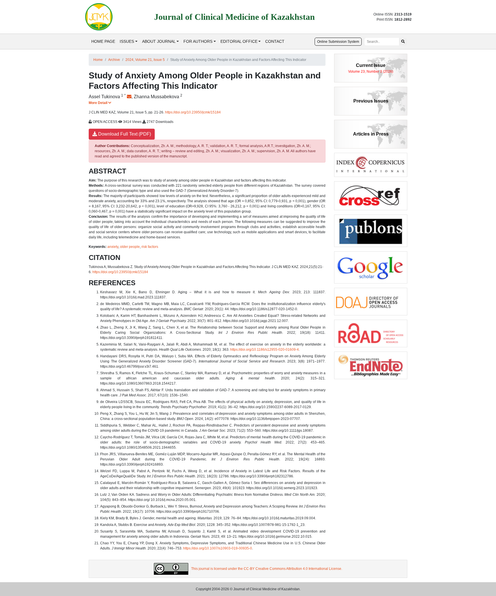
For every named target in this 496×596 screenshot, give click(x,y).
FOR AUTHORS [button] (197, 41)
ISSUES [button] (127, 41)
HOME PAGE (103, 41)
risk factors (150, 247)
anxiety (112, 247)
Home (98, 60)
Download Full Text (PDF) (124, 134)
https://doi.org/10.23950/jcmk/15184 (193, 112)
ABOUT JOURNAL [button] (159, 41)
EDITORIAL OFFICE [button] (238, 41)
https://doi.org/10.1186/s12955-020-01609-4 (264, 350)
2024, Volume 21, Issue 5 (145, 60)
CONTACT (274, 41)
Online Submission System (338, 42)
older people (130, 247)
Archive (114, 60)
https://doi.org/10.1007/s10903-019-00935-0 (217, 548)
